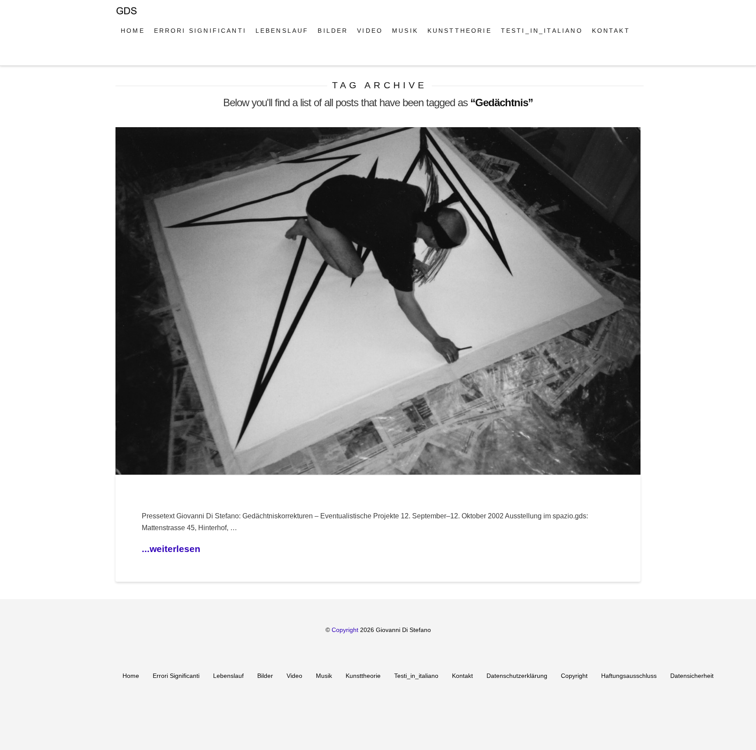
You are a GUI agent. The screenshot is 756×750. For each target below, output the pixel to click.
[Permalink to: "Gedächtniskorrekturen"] (378, 301)
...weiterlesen (171, 549)
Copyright (346, 629)
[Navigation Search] (125, 55)
